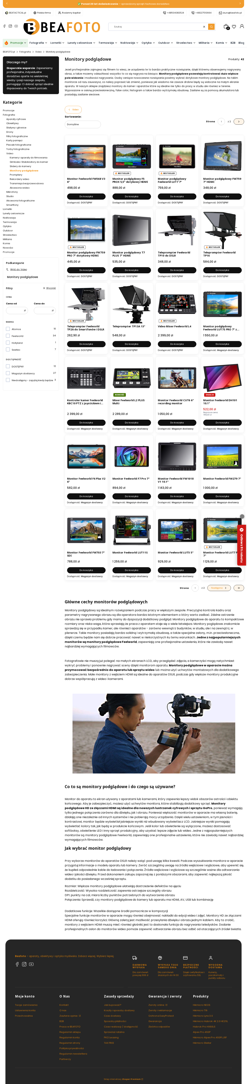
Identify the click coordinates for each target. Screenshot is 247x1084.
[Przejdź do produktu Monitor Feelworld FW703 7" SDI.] (86, 530)
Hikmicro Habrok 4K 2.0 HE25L (210, 1021)
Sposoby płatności (115, 1021)
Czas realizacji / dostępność (121, 1026)
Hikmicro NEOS (201, 1005)
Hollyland (17, 343)
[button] (211, 27)
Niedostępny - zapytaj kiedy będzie (32, 380)
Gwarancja (155, 1021)
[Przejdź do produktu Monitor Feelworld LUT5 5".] (177, 530)
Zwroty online (156, 1005)
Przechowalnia (24, 1016)
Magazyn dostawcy (23, 373)
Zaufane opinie (68, 1016)
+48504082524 (175, 12)
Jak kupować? (112, 1005)
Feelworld (17, 336)
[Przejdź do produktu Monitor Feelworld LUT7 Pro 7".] (222, 530)
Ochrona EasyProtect (161, 1016)
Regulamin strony (69, 1043)
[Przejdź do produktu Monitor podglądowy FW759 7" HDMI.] (222, 156)
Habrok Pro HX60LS (204, 1026)
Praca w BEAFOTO (70, 1026)
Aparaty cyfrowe (16, 119)
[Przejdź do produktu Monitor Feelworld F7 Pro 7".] (131, 456)
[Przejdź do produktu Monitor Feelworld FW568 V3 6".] (86, 156)
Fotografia (25, 51)
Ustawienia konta (25, 1010)
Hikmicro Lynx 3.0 (203, 1016)
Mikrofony (12, 192)
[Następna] (240, 4)
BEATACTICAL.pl (17, 12)
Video (38, 51)
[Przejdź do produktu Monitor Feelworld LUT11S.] (131, 530)
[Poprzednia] (7, 4)
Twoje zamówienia (26, 1005)
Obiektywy (12, 123)
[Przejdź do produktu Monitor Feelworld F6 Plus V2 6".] (86, 456)
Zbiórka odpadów (159, 1026)
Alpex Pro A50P (202, 1032)
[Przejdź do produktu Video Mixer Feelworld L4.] (177, 304)
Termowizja (10, 222)
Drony (9, 132)
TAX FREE (109, 1043)
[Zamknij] (242, 516)
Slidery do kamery (20, 166)
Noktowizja (9, 217)
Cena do (39, 303)
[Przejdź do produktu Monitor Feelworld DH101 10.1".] (222, 378)
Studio (10, 196)
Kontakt (64, 1005)
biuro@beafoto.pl (232, 12)
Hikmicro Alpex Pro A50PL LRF (210, 1037)
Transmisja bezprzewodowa (27, 183)
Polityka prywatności (71, 1048)
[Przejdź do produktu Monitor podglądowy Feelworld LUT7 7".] (177, 156)
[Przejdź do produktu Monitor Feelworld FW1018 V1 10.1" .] (177, 456)
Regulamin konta (69, 1037)
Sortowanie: (73, 116)
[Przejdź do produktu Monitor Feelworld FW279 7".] (222, 456)
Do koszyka (86, 196)
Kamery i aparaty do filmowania (28, 157)
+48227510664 (203, 12)
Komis (6, 243)
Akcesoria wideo (20, 187)
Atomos (16, 329)
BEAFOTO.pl (9, 51)
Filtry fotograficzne (17, 136)
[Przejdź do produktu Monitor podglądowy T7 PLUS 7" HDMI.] (131, 230)
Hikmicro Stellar (202, 1043)
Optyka (7, 226)
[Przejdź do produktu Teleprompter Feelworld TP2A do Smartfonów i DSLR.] (86, 304)
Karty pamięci (14, 140)
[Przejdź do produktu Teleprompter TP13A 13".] (131, 304)
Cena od (11, 303)
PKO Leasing (111, 1037)
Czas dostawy (112, 1016)
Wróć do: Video (18, 269)
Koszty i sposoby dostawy (119, 1010)
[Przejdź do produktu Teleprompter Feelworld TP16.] (222, 230)
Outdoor (8, 230)
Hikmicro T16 (200, 1010)
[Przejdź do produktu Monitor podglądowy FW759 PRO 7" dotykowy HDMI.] (86, 230)
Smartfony (12, 205)
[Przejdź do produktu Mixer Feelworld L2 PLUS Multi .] (131, 378)
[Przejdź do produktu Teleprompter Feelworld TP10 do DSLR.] (177, 230)
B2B (61, 1021)
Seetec (16, 350)
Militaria (7, 239)
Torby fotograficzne (17, 149)
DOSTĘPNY (18, 366)
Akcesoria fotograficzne (20, 200)
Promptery (16, 174)
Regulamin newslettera (73, 1053)
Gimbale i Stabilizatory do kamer (29, 162)
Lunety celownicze (13, 213)
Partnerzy (65, 1059)
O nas (63, 1010)
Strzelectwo (10, 235)
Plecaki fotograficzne (18, 144)
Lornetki (7, 209)
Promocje (8, 110)
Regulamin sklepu (70, 1032)
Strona (210, 121)
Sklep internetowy (122, 1079)
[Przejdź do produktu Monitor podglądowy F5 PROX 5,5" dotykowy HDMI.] (131, 156)
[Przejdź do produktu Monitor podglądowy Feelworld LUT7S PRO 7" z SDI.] (222, 304)
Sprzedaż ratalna (114, 1032)
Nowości (8, 247)
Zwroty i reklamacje (160, 1010)
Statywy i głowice (16, 127)
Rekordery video (19, 179)
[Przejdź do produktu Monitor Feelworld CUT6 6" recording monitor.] (177, 378)
